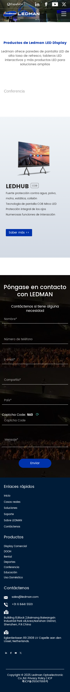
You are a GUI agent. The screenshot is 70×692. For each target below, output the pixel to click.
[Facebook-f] (11, 653)
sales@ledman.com (25, 597)
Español (16, 4)
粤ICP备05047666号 (35, 681)
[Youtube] (16, 653)
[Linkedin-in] (6, 653)
